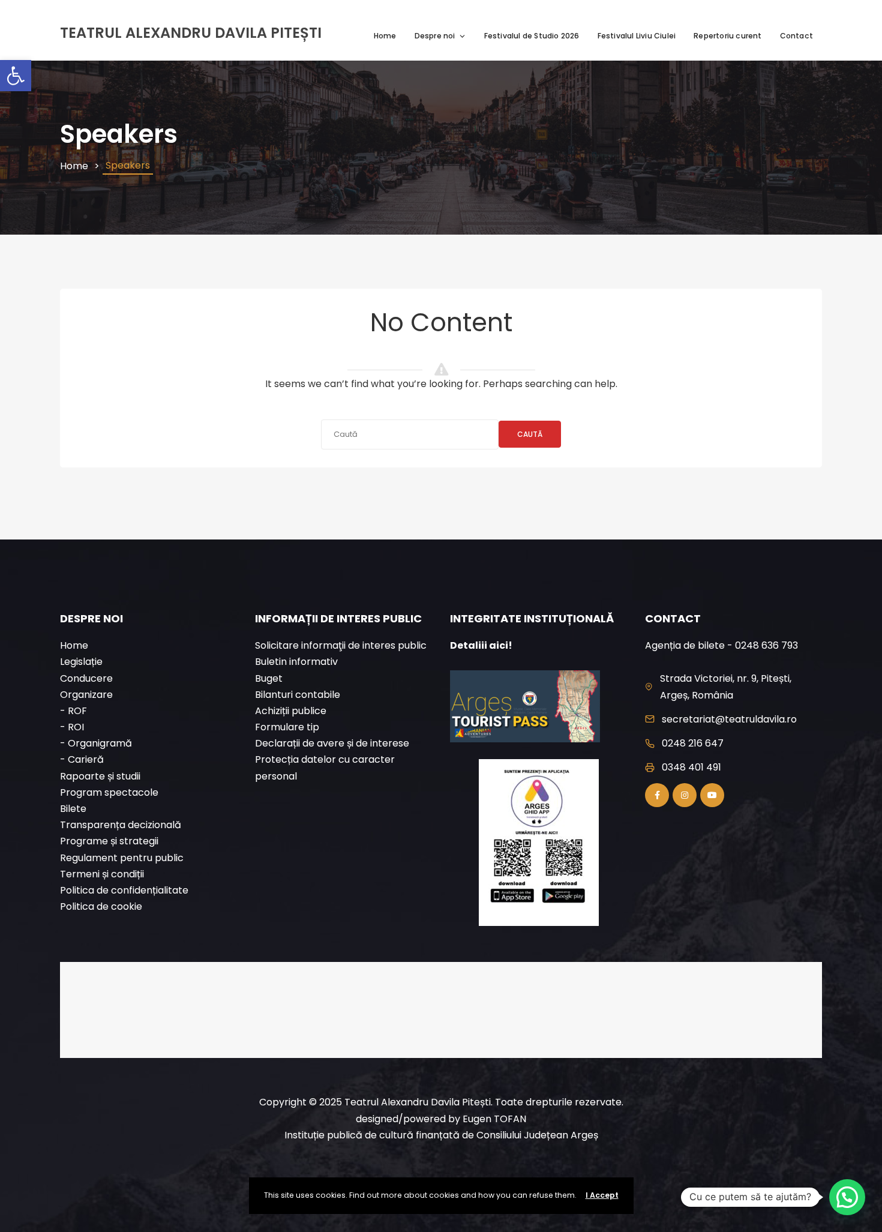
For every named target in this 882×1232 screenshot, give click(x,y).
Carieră (86, 759)
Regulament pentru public (122, 858)
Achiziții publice (290, 711)
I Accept (602, 1195)
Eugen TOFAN (494, 1119)
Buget (269, 678)
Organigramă (100, 743)
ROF (77, 711)
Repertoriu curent (727, 36)
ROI (76, 727)
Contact (796, 36)
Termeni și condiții (102, 874)
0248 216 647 (693, 743)
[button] (15, 75)
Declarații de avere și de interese (332, 743)
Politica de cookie (101, 906)
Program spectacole (109, 792)
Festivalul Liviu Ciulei (637, 36)
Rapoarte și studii (100, 776)
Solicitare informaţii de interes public (341, 645)
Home (385, 36)
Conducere (86, 678)
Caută (529, 434)
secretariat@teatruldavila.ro (729, 719)
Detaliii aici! (481, 645)
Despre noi (435, 36)
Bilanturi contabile (297, 695)
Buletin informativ (296, 662)
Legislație (81, 662)
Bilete (73, 809)
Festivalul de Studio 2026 (532, 36)
